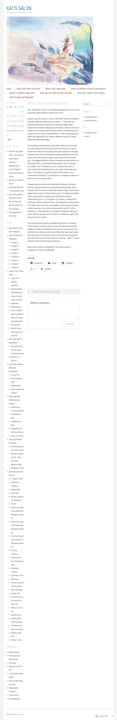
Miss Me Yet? (16, 307)
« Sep (9, 139)
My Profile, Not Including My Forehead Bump (17, 350)
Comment (69, 324)
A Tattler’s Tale (16, 478)
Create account (91, 132)
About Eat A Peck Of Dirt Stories (91, 93)
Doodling (12, 663)
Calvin (13, 503)
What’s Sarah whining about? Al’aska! (17, 331)
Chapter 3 (15, 249)
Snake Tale (15, 593)
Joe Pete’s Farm (17, 575)
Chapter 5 (15, 256)
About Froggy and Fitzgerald (21, 97)
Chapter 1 (15, 242)
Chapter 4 (15, 253)
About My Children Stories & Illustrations (88, 89)
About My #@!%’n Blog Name (22, 93)
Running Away (17, 589)
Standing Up (16, 615)
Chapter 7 (15, 264)
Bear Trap (15, 493)
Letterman (15, 303)
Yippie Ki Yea (16, 640)
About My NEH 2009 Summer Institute (56, 93)
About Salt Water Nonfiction (28, 89)
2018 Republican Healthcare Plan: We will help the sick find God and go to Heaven (15, 201)
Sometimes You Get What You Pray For (17, 600)
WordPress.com (91, 117)
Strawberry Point (17, 468)
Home (9, 89)
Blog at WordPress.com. (15, 714)
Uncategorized (14, 698)
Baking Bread (14, 652)
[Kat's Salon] (50, 51)
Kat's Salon (19, 8)
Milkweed (15, 579)
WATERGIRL (16, 385)
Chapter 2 (15, 246)
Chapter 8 (15, 267)
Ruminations (14, 695)
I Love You (15, 375)
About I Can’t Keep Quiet (55, 89)
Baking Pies (15, 489)
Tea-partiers (15, 324)
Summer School (17, 436)
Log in (87, 136)
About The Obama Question (15, 281)
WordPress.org (91, 120)
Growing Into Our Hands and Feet (17, 561)
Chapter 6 (15, 260)
